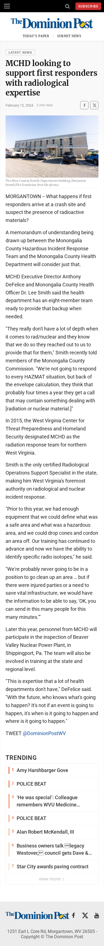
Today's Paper (36, 36)
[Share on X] (94, 105)
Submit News (69, 36)
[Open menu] (7, 6)
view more (50, 879)
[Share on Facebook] (84, 105)
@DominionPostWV (44, 733)
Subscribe (88, 6)
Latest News (20, 52)
